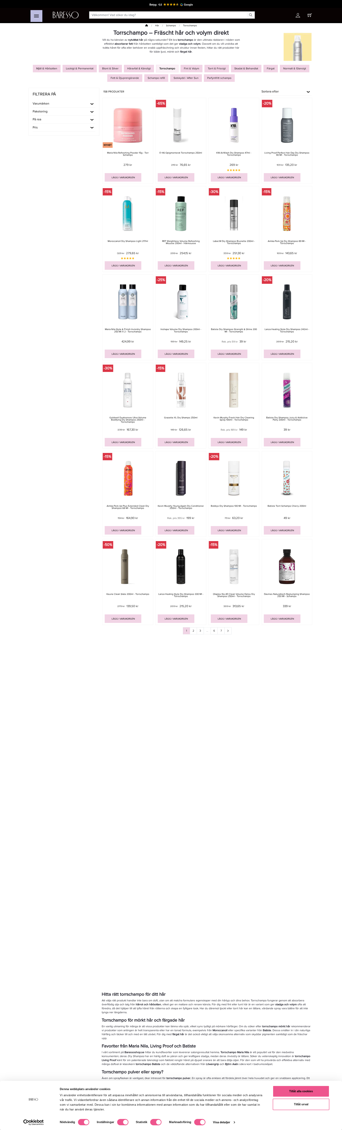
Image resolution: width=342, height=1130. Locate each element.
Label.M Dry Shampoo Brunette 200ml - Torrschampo (234, 242)
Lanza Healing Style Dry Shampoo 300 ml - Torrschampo (180, 595)
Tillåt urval (301, 1104)
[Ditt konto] (298, 16)
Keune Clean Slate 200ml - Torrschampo (127, 594)
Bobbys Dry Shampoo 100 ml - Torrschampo (234, 506)
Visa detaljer (221, 1122)
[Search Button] (251, 15)
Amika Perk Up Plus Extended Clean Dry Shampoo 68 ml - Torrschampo (128, 507)
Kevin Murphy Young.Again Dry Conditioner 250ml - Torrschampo (181, 507)
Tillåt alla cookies (301, 1091)
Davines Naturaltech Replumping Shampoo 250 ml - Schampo (287, 595)
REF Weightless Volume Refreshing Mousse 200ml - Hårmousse (181, 242)
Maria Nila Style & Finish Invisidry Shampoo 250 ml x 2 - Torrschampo (128, 330)
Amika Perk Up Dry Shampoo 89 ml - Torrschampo (287, 242)
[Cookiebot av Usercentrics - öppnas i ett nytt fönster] (33, 1122)
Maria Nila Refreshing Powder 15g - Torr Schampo (128, 154)
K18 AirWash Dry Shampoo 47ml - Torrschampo (233, 154)
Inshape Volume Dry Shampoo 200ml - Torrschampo (181, 330)
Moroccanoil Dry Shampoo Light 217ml (128, 241)
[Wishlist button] (286, 15)
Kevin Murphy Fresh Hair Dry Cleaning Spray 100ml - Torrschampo (234, 418)
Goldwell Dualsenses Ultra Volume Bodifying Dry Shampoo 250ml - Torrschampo (127, 420)
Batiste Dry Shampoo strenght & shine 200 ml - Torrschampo (234, 330)
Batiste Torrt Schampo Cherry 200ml (287, 506)
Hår (157, 25)
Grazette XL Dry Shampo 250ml (181, 417)
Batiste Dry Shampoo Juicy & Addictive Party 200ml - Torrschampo (287, 418)
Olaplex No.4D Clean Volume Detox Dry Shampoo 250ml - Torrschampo (234, 595)
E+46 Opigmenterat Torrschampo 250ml (181, 152)
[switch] (122, 1122)
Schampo (171, 25)
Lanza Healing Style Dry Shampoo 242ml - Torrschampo (287, 330)
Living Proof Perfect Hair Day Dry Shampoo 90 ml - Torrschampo (286, 154)
